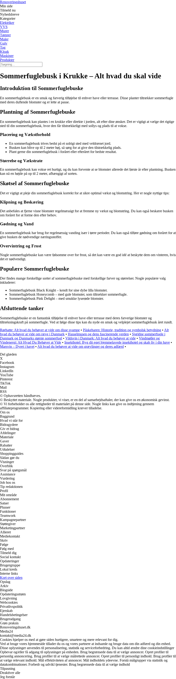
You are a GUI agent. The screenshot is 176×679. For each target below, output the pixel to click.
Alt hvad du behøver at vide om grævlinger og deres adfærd (80, 346)
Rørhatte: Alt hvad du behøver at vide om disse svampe (40, 330)
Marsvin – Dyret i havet (17, 346)
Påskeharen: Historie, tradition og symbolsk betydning (122, 330)
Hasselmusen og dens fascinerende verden (98, 334)
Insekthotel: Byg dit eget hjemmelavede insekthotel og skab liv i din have (117, 342)
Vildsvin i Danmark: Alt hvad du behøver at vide (100, 338)
